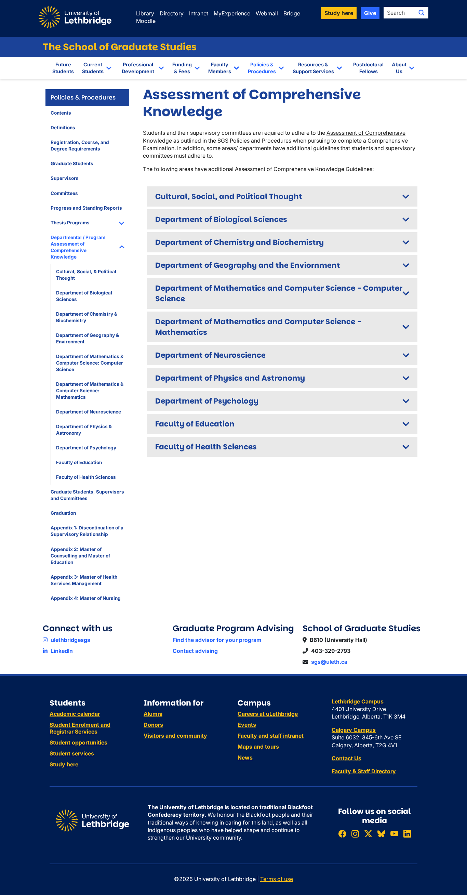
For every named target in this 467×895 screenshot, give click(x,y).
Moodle (146, 20)
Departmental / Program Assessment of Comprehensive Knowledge (78, 247)
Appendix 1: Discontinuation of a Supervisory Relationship (87, 531)
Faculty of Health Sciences (86, 477)
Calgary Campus (354, 729)
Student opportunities (78, 742)
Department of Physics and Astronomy (230, 378)
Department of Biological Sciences (84, 296)
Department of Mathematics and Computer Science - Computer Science (278, 293)
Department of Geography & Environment (87, 338)
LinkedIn (61, 650)
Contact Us (346, 758)
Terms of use (276, 879)
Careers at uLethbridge (268, 713)
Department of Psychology (86, 447)
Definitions (63, 127)
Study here (64, 764)
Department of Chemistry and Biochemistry (239, 242)
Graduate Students (72, 163)
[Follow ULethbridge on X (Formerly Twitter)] (368, 833)
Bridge (291, 13)
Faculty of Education (79, 462)
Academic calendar (75, 713)
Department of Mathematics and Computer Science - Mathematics (258, 327)
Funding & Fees (182, 68)
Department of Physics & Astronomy (84, 430)
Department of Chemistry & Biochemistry (86, 317)
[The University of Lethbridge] (92, 820)
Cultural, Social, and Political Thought (228, 196)
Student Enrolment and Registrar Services (80, 728)
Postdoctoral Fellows (368, 68)
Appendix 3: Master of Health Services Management (84, 580)
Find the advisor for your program (217, 639)
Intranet (198, 13)
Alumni (153, 713)
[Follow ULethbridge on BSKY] (381, 833)
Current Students (93, 68)
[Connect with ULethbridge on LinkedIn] (407, 833)
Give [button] (370, 13)
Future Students (63, 68)
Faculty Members (219, 68)
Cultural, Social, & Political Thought (86, 275)
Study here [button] (338, 13)
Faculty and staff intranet (271, 735)
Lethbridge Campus (358, 701)
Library (145, 13)
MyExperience (232, 13)
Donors (153, 724)
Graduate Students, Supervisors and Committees (87, 495)
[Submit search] (421, 12)
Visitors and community (175, 735)
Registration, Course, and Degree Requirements (80, 146)
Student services (72, 753)
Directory (172, 13)
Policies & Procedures (262, 68)
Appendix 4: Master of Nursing (86, 598)
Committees (64, 193)
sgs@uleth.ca (329, 661)
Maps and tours (258, 746)
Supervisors (65, 178)
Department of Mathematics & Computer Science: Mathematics (89, 390)
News (245, 757)
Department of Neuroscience (88, 411)
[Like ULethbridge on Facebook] (342, 833)
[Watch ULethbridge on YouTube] (394, 833)
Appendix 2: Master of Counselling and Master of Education (80, 556)
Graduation (63, 513)
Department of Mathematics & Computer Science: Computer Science (89, 363)
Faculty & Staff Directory (364, 771)
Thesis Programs (70, 222)
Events (247, 724)
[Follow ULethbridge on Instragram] (355, 833)
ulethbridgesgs (69, 639)
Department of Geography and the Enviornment (247, 265)
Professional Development (138, 68)
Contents (61, 113)
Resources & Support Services (313, 68)
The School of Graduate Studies (120, 47)
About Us (399, 68)
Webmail (267, 13)
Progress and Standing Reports (86, 208)
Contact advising (195, 650)
